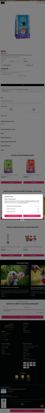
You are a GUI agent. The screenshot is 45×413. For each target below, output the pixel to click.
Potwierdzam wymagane (13, 215)
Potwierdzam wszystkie (31, 215)
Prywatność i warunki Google (23, 202)
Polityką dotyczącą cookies (29, 200)
